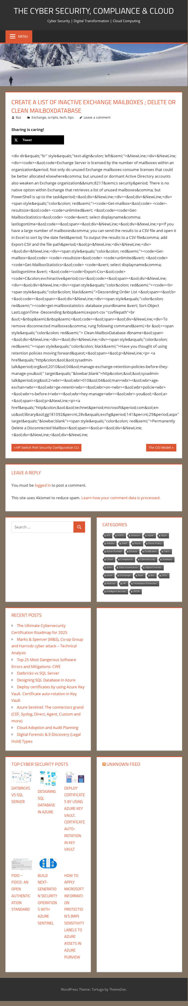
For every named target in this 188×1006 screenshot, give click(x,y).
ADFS (121, 535)
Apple (151, 535)
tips (71, 117)
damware (167, 559)
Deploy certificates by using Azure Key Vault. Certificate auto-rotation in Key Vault (48, 693)
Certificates (150, 551)
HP (124, 583)
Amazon (135, 535)
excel (109, 575)
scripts (53, 117)
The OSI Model (159, 448)
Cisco (167, 551)
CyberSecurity (147, 559)
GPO (164, 575)
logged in (43, 485)
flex (152, 575)
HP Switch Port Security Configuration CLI (47, 448)
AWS (124, 543)
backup (133, 551)
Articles (110, 543)
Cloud (110, 559)
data (109, 567)
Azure (138, 543)
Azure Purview (114, 551)
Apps (164, 535)
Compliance (127, 559)
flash (140, 575)
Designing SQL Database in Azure (46, 680)
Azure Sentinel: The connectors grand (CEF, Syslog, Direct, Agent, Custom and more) (47, 713)
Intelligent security (116, 591)
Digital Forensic (153, 567)
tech (63, 117)
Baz (18, 117)
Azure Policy (154, 543)
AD (108, 535)
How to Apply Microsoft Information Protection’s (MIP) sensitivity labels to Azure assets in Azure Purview (74, 916)
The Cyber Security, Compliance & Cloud (94, 10)
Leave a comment (97, 117)
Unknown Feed (123, 764)
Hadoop (111, 583)
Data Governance (128, 567)
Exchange (39, 117)
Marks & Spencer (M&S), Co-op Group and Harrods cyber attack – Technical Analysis (47, 646)
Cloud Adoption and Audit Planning (47, 727)
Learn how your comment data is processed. (121, 497)
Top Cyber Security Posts (39, 764)
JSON (136, 591)
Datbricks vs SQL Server (38, 673)
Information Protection (145, 583)
